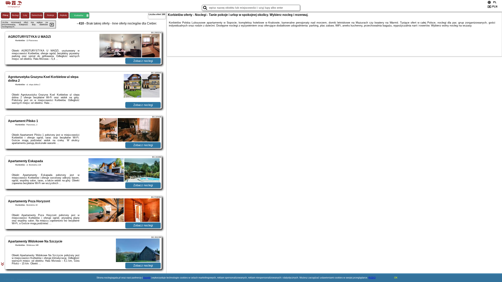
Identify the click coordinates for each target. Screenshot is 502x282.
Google (147, 277)
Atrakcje (50, 15)
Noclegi (15, 15)
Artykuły (63, 15)
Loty (25, 15)
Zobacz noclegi (143, 60)
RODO (372, 277)
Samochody (37, 15)
